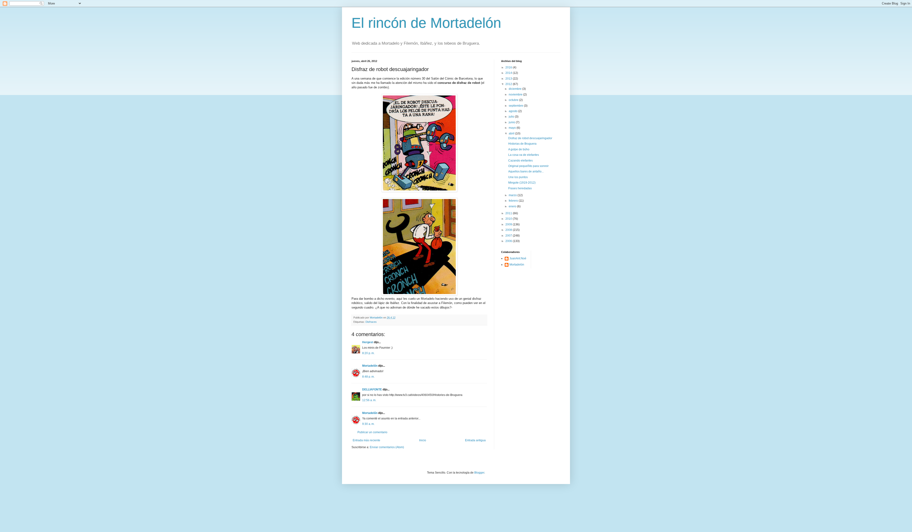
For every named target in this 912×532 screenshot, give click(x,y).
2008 (509, 230)
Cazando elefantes (520, 160)
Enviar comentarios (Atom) (387, 447)
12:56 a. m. (369, 400)
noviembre (516, 94)
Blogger (479, 472)
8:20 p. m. (368, 353)
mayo (513, 127)
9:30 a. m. (368, 424)
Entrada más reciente (366, 440)
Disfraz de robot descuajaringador (530, 138)
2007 (509, 235)
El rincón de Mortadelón (426, 23)
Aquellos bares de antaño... (526, 171)
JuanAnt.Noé (517, 258)
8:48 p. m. (368, 376)
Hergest (367, 342)
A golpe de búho (518, 149)
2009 (509, 224)
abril (512, 133)
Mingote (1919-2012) (522, 182)
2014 (509, 73)
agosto (513, 111)
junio (512, 122)
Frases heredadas (520, 188)
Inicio (422, 440)
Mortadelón (369, 365)
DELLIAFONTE (372, 389)
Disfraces (371, 321)
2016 (509, 67)
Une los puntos (518, 177)
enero (513, 206)
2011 (509, 213)
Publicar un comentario (372, 432)
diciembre (515, 88)
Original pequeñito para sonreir (528, 166)
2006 (509, 241)
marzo (513, 195)
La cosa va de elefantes (523, 155)
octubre (514, 100)
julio (512, 116)
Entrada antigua (475, 440)
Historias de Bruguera (522, 143)
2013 (509, 78)
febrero (514, 200)
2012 (509, 84)
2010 (509, 218)
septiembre (516, 105)
